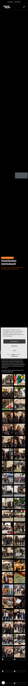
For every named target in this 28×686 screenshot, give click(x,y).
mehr (14, 350)
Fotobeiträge (19, 267)
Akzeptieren (14, 341)
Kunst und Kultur (12, 269)
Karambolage (4, 269)
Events (14, 267)
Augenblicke (9, 267)
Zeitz (17, 269)
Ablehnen (14, 346)
